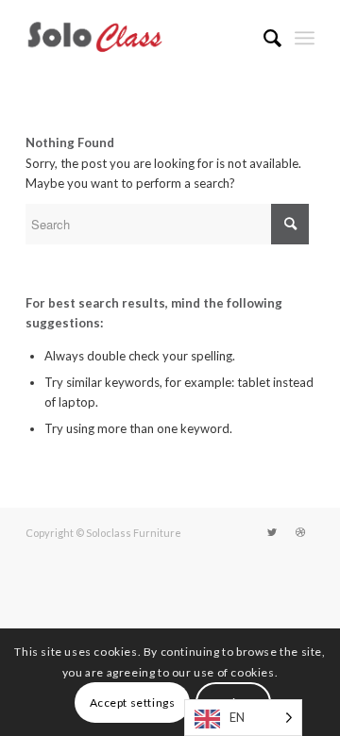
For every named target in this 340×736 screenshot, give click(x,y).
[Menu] (304, 37)
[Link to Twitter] (272, 532)
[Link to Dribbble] (300, 532)
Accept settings (133, 702)
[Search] (263, 37)
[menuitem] (263, 37)
